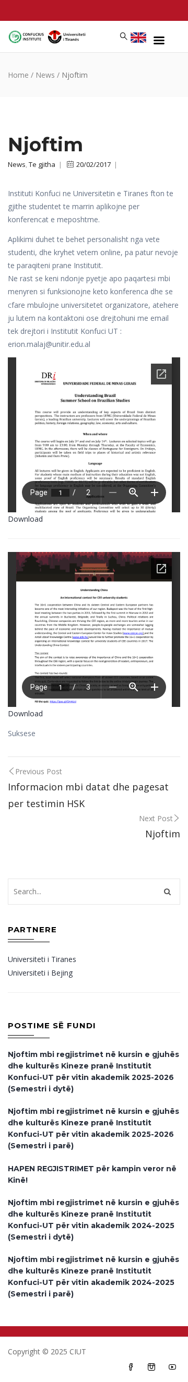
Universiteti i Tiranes (42, 959)
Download (25, 519)
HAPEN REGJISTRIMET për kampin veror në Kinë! (92, 1174)
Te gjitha (42, 164)
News (45, 75)
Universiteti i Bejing (40, 973)
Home (18, 75)
